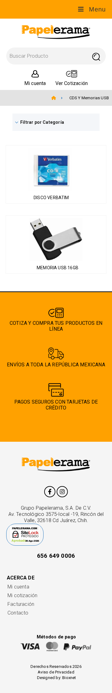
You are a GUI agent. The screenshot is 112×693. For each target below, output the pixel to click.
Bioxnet (69, 677)
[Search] (96, 56)
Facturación (20, 604)
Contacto (18, 613)
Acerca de (21, 578)
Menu (97, 9)
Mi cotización (22, 595)
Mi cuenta (18, 587)
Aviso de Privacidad (56, 672)
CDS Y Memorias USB (89, 98)
